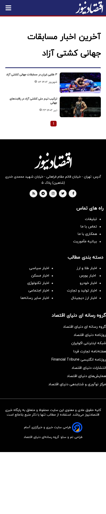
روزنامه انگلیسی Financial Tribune (78, 359)
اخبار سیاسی (39, 268)
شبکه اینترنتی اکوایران (88, 343)
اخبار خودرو (88, 283)
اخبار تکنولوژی (38, 283)
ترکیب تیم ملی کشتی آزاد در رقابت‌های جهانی (33, 101)
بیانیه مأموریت (85, 241)
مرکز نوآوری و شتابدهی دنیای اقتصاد (77, 384)
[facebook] (73, 193)
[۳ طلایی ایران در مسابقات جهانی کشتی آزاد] (80, 82)
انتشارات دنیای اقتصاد (89, 367)
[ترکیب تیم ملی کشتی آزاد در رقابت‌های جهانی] (80, 107)
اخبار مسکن (40, 275)
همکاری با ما (87, 234)
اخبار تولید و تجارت (82, 290)
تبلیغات (91, 219)
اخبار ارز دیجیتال (84, 298)
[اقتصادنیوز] (53, 161)
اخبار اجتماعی (38, 290)
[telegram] (43, 193)
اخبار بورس (88, 275)
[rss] (33, 193)
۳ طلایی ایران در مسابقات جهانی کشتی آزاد (31, 74)
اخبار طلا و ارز (86, 268)
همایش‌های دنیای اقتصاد (86, 376)
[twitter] (62, 193)
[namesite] (89, 7)
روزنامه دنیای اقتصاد (90, 335)
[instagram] (53, 193)
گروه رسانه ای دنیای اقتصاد (84, 326)
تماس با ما (89, 226)
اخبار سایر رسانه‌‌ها (35, 298)
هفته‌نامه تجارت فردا (89, 351)
